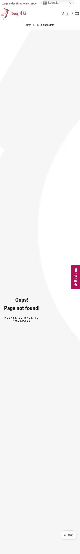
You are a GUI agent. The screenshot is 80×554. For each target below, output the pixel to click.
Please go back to (21, 319)
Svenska (53, 2)
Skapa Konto (19, 3)
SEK (33, 3)
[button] (63, 14)
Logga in (5, 3)
